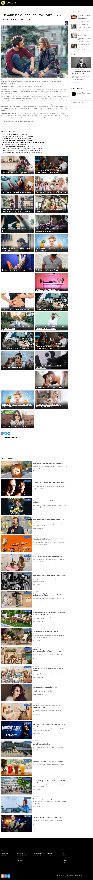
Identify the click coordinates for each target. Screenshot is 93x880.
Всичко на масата (21, 858)
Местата (19, 850)
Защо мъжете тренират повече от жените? (50, 210)
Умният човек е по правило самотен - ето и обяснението (17, 249)
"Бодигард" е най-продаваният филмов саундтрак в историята (17, 136)
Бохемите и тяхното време (13, 368)
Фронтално (50, 853)
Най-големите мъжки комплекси (15, 309)
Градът (34, 850)
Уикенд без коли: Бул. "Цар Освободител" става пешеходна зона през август (47, 743)
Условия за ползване (19, 841)
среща (15, 437)
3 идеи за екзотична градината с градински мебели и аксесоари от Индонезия (21, 150)
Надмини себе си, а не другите (15, 426)
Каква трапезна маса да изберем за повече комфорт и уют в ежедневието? (84, 17)
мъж (11, 437)
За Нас (9, 841)
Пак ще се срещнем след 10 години (51, 192)
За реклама (55, 841)
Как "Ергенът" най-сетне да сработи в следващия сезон (84, 46)
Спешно (75, 841)
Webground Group (78, 875)
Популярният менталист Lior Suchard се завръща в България (17, 138)
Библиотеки (65, 865)
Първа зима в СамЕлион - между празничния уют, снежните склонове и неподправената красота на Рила (84, 36)
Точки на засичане (36, 855)
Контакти (63, 841)
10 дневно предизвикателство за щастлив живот (16, 327)
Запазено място (21, 853)
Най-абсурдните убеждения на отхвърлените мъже (49, 230)
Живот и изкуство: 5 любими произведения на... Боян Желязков (17, 140)
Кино (63, 853)
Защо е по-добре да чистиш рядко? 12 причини (51, 249)
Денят (3, 850)
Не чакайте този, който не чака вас (16, 192)
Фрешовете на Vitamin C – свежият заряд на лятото (48, 761)
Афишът (65, 850)
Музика (64, 855)
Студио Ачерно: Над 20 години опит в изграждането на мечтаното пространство (22, 148)
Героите (49, 850)
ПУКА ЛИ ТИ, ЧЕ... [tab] (76, 11)
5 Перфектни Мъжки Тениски (48, 270)
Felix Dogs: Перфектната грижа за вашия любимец (14, 144)
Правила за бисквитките (34, 841)
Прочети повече (37, 470)
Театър (64, 858)
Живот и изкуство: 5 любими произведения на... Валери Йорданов (18, 146)
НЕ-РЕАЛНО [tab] (85, 11)
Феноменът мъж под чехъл (13, 270)
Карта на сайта (46, 841)
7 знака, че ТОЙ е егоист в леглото (50, 387)
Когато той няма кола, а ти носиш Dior (16, 230)
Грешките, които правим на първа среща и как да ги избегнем (50, 171)
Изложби (64, 860)
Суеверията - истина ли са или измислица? (48, 366)
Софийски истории (36, 853)
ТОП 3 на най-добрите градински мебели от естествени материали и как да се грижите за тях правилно (49, 650)
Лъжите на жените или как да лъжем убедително (48, 405)
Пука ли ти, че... (5, 853)
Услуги (69, 841)
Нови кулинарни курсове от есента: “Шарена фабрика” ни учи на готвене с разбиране (23, 142)
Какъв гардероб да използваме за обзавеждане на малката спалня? (84, 27)
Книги (63, 862)
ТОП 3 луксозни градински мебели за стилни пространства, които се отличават (22, 152)
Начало (4, 841)
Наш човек (81, 69)
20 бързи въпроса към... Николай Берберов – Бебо (48, 817)
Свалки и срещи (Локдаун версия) (16, 172)
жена (7, 437)
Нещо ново (27, 462)
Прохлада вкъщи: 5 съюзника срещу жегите (46, 799)
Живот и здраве (20, 860)
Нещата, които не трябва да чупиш (51, 309)
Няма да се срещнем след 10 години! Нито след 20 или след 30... (17, 210)
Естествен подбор (21, 855)
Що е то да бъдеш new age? (47, 289)
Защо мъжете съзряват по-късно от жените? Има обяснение (51, 327)
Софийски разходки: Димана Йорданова (45, 687)
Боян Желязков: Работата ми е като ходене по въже (81, 72)
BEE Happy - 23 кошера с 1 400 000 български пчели (14, 134)
